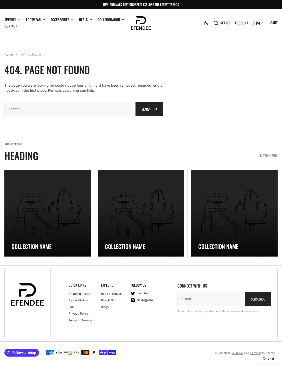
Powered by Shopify (262, 352)
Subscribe (258, 299)
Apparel (10, 19)
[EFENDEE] (141, 23)
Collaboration (108, 19)
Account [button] (241, 23)
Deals (83, 19)
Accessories (59, 19)
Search (225, 23)
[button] (206, 23)
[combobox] (69, 109)
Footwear (33, 19)
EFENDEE (237, 352)
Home (8, 54)
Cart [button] (274, 22)
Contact (10, 26)
